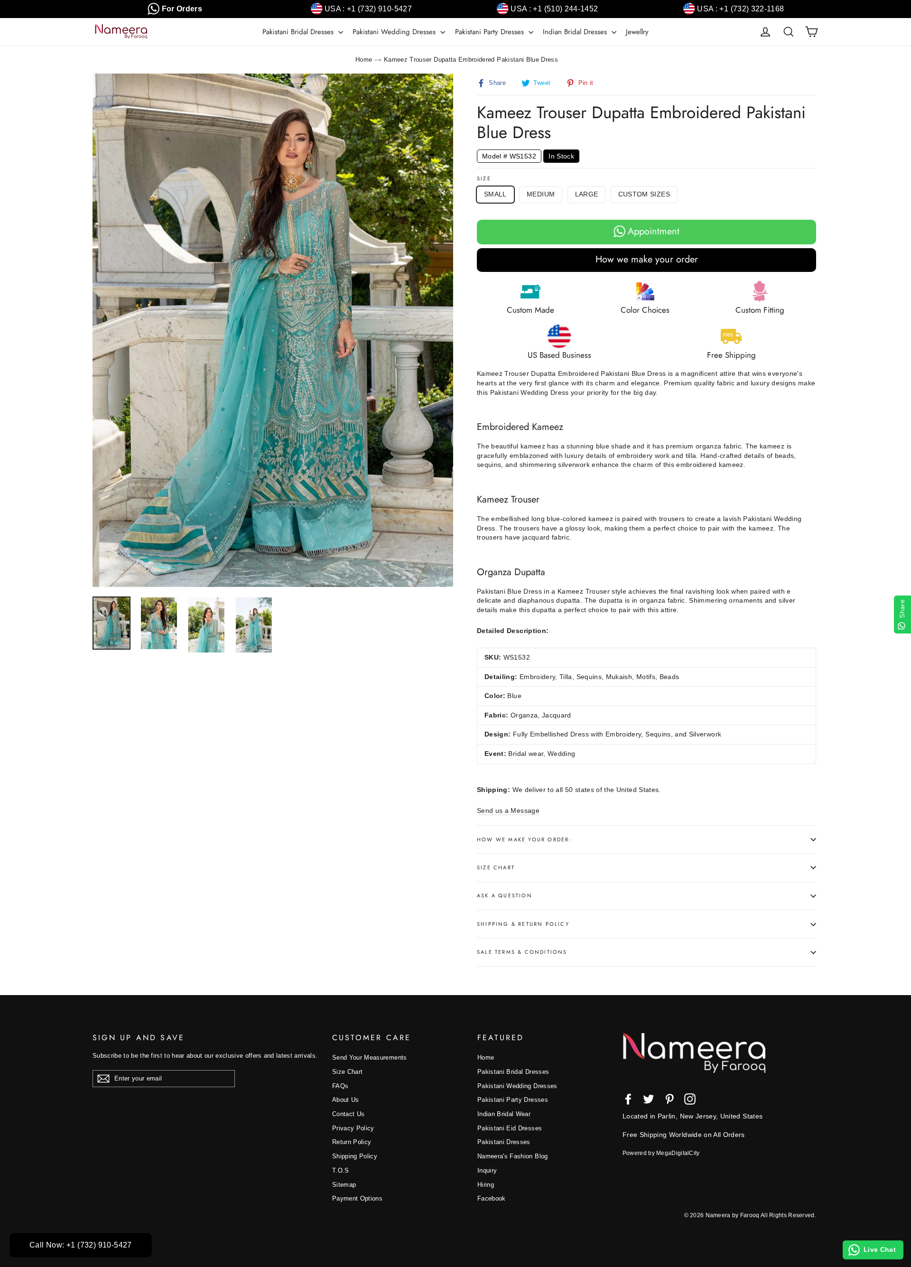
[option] (273, 330)
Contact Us (348, 1114)
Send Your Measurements (369, 1057)
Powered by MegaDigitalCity (661, 1153)
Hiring (485, 1184)
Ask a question (504, 895)
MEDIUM (541, 194)
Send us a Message (508, 810)
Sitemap (344, 1184)
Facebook (491, 1198)
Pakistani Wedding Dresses (395, 32)
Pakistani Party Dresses (490, 32)
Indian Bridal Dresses (576, 32)
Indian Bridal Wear (503, 1114)
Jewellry (637, 32)
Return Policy (352, 1142)
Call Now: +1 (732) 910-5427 (80, 1245)
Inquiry (487, 1170)
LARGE (586, 194)
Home (363, 59)
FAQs (340, 1086)
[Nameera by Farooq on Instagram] (690, 1099)
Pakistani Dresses (503, 1142)
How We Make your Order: (524, 839)
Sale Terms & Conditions (522, 952)
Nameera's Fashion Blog (512, 1156)
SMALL (495, 194)
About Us (345, 1099)
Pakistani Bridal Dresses (299, 32)
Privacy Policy (353, 1128)
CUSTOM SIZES (644, 194)
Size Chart (496, 867)
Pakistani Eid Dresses (509, 1128)
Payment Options (357, 1198)
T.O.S (340, 1170)
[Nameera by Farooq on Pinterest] (669, 1099)
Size (484, 179)
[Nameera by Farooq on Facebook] (628, 1099)
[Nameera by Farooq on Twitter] (648, 1099)
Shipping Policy (354, 1156)
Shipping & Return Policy (523, 924)
